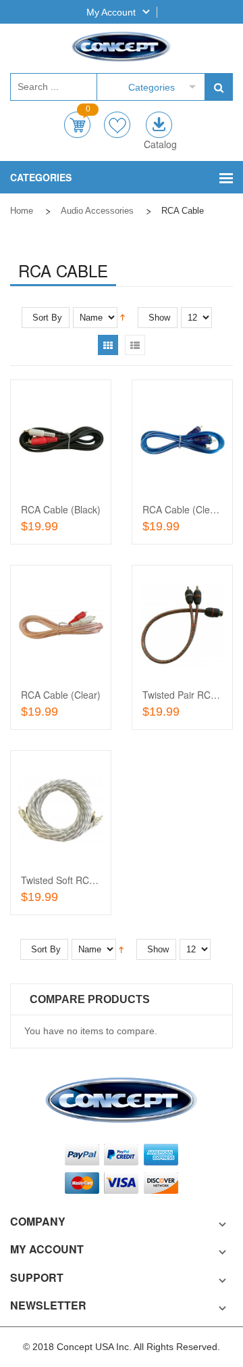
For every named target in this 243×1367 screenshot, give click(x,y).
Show (159, 317)
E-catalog (159, 125)
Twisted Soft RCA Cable (72, 880)
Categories (151, 87)
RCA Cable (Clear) (61, 694)
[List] (135, 345)
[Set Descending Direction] (122, 316)
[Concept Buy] (121, 47)
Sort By (47, 317)
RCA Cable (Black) (61, 509)
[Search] (218, 87)
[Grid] (108, 345)
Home (21, 211)
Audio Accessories (97, 211)
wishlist (117, 125)
